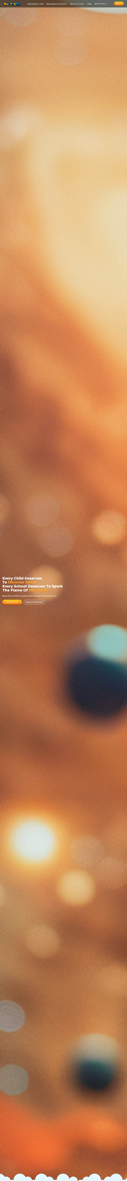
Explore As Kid (12, 602)
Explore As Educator (34, 602)
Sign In (118, 3)
